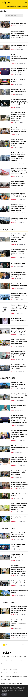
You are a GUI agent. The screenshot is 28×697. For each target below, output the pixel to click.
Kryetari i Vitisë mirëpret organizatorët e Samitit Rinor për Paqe (18, 472)
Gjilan (12, 40)
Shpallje (19, 6)
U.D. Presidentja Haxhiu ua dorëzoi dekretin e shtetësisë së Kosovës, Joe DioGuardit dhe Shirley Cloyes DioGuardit (19, 434)
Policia (13, 25)
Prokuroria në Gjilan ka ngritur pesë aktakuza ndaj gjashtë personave (19, 341)
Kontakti (3, 669)
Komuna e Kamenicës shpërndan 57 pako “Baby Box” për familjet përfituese (19, 330)
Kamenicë (13, 188)
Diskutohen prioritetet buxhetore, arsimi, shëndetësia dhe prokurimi (19, 195)
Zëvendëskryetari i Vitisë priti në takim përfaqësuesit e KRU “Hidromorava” (19, 484)
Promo (13, 488)
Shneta (13, 134)
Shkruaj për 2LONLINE (11, 669)
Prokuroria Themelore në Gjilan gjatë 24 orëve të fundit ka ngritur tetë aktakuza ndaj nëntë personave (18, 156)
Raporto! (20, 669)
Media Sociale (4, 673)
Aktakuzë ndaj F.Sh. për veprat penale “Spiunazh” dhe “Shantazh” (18, 366)
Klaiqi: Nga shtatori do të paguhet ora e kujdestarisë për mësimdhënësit (19, 395)
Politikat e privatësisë (17, 676)
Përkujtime (24, 6)
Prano (4, 694)
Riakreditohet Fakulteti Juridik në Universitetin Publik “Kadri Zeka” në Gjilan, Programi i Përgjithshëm (18, 116)
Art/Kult (17, 660)
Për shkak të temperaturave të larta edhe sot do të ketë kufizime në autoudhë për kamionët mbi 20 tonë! (18, 569)
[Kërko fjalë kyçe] (2, 6)
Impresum (3, 679)
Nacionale (13, 63)
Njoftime (8, 683)
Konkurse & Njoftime (11, 6)
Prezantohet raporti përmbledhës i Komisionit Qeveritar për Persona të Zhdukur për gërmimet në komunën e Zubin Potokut (19, 418)
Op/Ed (13, 49)
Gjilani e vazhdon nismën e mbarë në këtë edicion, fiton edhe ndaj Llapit (19, 534)
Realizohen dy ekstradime (18, 23)
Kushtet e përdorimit (6, 676)
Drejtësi (13, 163)
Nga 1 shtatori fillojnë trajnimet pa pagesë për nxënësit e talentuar (18, 183)
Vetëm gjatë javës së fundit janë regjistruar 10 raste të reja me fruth (19, 295)
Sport (12, 266)
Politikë (20, 657)
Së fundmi (3, 657)
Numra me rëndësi (12, 673)
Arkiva (8, 679)
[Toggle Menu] (26, 2)
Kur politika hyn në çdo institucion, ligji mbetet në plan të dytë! (19, 274)
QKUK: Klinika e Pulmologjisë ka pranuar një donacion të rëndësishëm (19, 129)
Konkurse (3, 683)
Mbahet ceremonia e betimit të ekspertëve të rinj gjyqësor (19, 447)
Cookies (25, 676)
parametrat (4, 691)
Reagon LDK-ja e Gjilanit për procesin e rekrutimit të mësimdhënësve (19, 70)
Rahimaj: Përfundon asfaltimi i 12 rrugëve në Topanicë (18, 384)
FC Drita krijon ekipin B (18, 263)
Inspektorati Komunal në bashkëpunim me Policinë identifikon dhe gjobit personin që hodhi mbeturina (18, 237)
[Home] (6, 2)
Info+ (8, 657)
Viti (12, 84)
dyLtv (21, 660)
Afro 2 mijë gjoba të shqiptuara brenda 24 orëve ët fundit (19, 556)
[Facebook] (1, 664)
